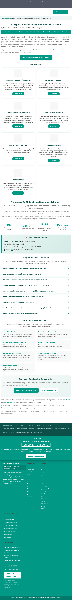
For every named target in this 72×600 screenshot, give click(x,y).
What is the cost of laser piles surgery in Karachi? (20, 314)
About (67, 400)
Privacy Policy (43, 508)
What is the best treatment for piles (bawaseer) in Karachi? (24, 268)
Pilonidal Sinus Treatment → (48, 343)
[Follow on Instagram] (8, 494)
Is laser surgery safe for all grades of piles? (18, 302)
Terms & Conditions (44, 493)
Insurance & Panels (44, 483)
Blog (42, 469)
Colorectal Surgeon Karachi (24, 432)
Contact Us (11, 402)
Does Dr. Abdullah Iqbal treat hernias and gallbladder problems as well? (28, 291)
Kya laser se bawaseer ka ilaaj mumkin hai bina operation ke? (25, 280)
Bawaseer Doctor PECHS (9, 428)
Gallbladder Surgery (30, 470)
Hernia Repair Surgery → (11, 365)
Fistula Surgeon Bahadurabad (44, 428)
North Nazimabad (9, 531)
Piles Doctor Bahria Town (62, 428)
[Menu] (2, 11)
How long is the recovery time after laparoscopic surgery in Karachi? (27, 308)
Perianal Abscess (29, 496)
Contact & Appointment (45, 488)
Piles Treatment (30, 475)
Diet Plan (43, 472)
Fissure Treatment (30, 488)
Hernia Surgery (31, 479)
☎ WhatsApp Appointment (11, 575)
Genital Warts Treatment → (13, 353)
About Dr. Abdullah (43, 498)
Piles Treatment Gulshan (11, 525)
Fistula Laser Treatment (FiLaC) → (15, 343)
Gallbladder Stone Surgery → (48, 353)
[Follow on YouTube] (11, 494)
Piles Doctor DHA (9, 519)
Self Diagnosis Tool (43, 477)
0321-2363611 (14, 569)
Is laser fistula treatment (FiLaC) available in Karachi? (22, 274)
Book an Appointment (36, 456)
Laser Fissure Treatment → (48, 332)
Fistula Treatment (30, 483)
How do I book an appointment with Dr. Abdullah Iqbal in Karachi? (26, 285)
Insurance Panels (38, 432)
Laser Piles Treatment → (11, 332)
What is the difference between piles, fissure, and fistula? (23, 297)
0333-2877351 (13, 566)
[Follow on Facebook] (4, 494)
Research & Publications (44, 503)
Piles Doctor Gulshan (49, 426)
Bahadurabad (8, 534)
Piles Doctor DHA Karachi (21, 426)
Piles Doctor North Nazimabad (26, 428)
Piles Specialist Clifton (35, 426)
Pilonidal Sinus (31, 492)
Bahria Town (7, 537)
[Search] (70, 12)
